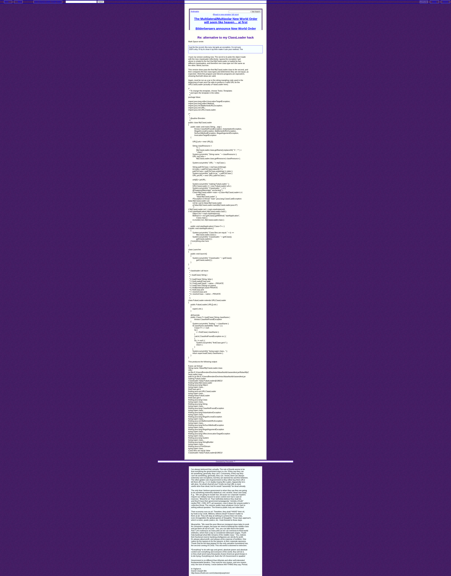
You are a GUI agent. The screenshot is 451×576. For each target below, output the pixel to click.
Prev (6, 2)
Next (20, 2)
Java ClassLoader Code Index (48, 2)
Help (434, 2)
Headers (424, 2)
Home (445, 2)
